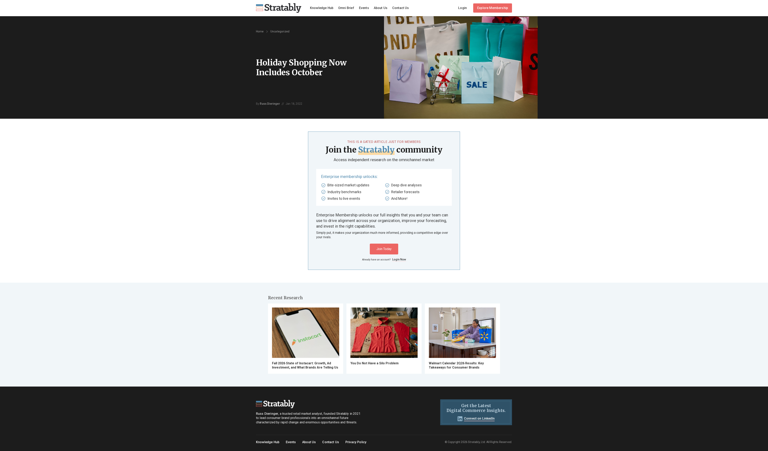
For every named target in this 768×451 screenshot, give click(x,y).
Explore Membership (492, 8)
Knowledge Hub (321, 8)
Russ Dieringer (270, 103)
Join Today (384, 249)
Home (260, 31)
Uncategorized (279, 31)
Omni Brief (346, 8)
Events (364, 8)
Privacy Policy (355, 442)
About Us (380, 8)
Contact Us (400, 8)
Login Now (399, 259)
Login (462, 8)
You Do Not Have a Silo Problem (374, 363)
